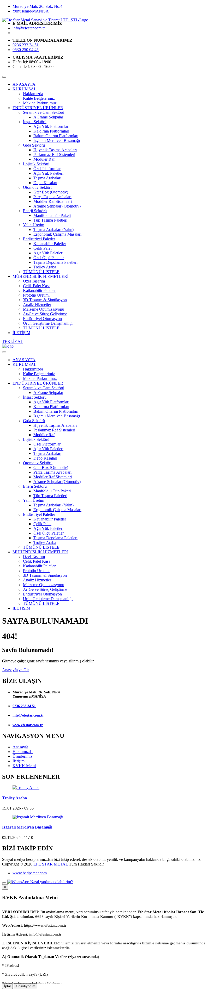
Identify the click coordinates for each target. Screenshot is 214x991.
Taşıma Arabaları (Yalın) (53, 229)
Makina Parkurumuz (40, 103)
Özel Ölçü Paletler (48, 257)
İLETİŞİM (21, 332)
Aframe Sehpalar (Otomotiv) (57, 206)
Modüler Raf (44, 159)
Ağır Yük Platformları (51, 126)
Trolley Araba (44, 267)
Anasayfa (20, 747)
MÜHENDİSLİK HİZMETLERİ (40, 276)
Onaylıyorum (25, 986)
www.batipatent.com (30, 873)
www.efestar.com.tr (28, 725)
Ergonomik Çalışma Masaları (57, 234)
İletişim (19, 761)
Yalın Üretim (33, 225)
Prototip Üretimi (36, 295)
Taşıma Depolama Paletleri (55, 262)
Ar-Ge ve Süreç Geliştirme (45, 314)
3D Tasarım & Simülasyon (45, 300)
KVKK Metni (24, 765)
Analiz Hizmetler (37, 304)
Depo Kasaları (45, 182)
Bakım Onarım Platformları (55, 136)
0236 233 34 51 (26, 45)
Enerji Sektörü (35, 211)
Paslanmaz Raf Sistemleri (54, 154)
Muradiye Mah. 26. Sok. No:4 (37, 6)
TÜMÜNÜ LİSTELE (41, 271)
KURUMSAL (25, 89)
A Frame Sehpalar (48, 117)
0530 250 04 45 (26, 49)
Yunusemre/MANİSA (31, 11)
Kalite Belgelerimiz (39, 98)
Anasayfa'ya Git (15, 670)
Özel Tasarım (34, 281)
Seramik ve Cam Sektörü (43, 112)
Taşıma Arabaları (47, 178)
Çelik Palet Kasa (36, 286)
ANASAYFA (24, 84)
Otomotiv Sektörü (37, 187)
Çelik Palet (42, 248)
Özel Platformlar (47, 168)
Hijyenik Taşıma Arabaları (55, 150)
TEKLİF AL (12, 341)
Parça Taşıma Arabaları (52, 197)
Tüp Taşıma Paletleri (50, 220)
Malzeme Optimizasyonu (43, 309)
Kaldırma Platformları (51, 131)
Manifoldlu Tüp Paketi (52, 215)
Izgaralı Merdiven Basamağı (56, 140)
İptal (7, 986)
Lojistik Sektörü (36, 164)
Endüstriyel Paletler (39, 239)
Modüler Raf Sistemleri (52, 201)
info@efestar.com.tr (29, 28)
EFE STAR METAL (51, 864)
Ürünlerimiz (22, 756)
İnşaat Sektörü (34, 122)
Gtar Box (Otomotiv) (50, 192)
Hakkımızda (33, 93)
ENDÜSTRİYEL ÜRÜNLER (38, 107)
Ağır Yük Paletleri (48, 173)
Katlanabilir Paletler (49, 243)
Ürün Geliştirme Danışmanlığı (48, 323)
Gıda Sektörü (34, 145)
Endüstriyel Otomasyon (42, 318)
